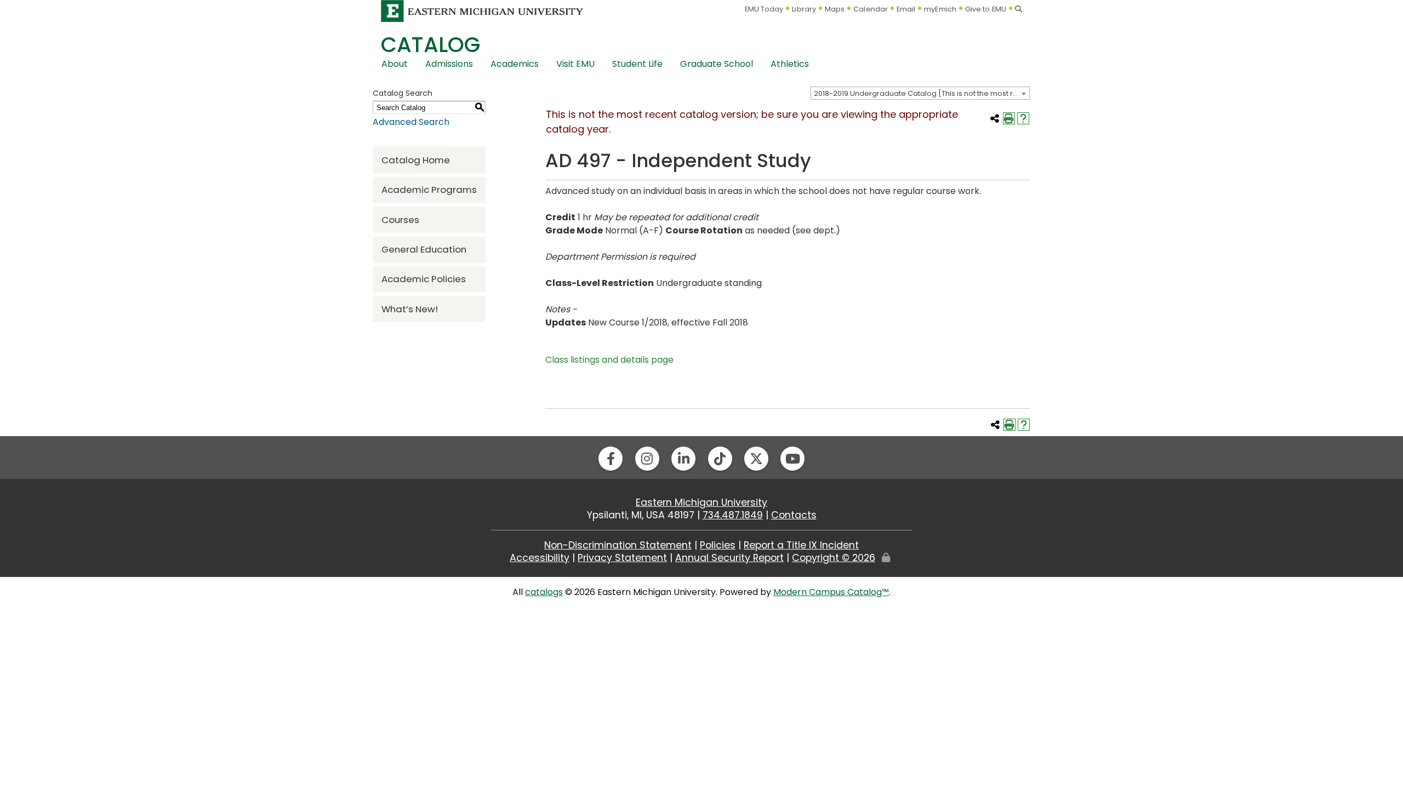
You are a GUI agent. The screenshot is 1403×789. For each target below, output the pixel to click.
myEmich (940, 9)
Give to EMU (985, 9)
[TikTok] (720, 459)
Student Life (637, 64)
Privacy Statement (622, 557)
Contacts (794, 515)
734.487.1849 (733, 515)
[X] (756, 459)
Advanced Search (411, 122)
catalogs (544, 592)
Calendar (870, 9)
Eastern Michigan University (701, 502)
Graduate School (716, 64)
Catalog (430, 44)
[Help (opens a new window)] (1023, 118)
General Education (423, 249)
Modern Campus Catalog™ (831, 592)
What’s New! (409, 309)
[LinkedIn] (683, 459)
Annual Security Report (729, 557)
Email (906, 9)
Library (804, 9)
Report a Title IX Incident (801, 545)
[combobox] (920, 93)
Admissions (449, 64)
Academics (515, 64)
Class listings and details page (609, 359)
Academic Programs (429, 189)
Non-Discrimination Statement (618, 545)
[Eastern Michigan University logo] (482, 10)
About (394, 64)
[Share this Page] (995, 118)
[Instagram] (647, 459)
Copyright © (833, 557)
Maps (835, 9)
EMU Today (764, 9)
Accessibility (539, 557)
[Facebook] (610, 459)
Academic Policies (423, 278)
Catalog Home (415, 160)
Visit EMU (575, 64)
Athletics (790, 64)
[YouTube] (792, 459)
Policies (717, 545)
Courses (400, 219)
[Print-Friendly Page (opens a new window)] (1009, 118)
